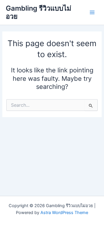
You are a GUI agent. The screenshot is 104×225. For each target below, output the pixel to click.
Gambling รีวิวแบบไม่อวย (38, 12)
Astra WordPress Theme (64, 212)
